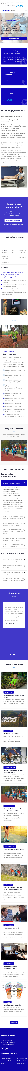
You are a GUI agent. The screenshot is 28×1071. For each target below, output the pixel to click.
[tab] (4, 251)
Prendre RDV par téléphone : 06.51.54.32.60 (14, 224)
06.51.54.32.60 (11, 6)
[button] (25, 10)
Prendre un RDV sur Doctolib (13, 220)
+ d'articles (14, 1022)
